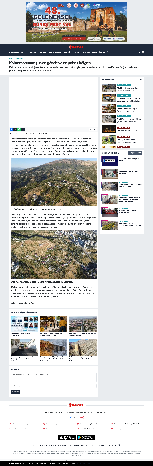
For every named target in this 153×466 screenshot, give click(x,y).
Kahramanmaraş (16, 52)
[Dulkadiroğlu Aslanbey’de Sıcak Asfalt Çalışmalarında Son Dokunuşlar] (24, 347)
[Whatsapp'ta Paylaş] (19, 129)
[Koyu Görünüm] (140, 52)
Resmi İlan (68, 52)
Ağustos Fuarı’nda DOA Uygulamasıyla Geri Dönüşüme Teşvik (128, 99)
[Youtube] (82, 417)
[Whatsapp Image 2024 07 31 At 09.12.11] (54, 182)
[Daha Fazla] (23, 129)
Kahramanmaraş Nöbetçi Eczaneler (23, 424)
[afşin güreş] (76, 22)
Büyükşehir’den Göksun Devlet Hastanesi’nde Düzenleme (128, 89)
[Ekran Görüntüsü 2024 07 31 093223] (54, 254)
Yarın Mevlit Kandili (127, 131)
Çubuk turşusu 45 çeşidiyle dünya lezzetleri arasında (127, 141)
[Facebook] (71, 417)
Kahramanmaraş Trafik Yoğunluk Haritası (127, 424)
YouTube (86, 52)
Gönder (15, 392)
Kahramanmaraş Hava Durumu (56, 424)
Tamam (142, 463)
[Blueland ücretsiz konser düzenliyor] (24, 324)
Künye (94, 52)
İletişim (102, 52)
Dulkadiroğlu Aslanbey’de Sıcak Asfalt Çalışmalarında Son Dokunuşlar (23, 359)
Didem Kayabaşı (17, 133)
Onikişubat (42, 52)
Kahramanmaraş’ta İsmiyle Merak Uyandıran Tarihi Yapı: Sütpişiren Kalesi (82, 359)
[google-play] (86, 438)
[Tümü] (141, 80)
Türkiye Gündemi (55, 52)
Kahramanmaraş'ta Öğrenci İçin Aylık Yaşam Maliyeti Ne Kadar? (127, 110)
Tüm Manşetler (51, 429)
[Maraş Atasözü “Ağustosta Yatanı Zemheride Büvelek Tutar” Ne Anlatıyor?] (53, 347)
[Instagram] (78, 417)
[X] (74, 417)
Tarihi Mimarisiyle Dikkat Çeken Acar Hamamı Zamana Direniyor (129, 120)
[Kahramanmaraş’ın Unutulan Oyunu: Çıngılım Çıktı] (53, 324)
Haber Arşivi (118, 429)
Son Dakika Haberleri (87, 429)
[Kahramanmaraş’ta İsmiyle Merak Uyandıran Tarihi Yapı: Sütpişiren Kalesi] (83, 347)
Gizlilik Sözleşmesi (84, 463)
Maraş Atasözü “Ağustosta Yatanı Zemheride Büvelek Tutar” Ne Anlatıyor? (53, 359)
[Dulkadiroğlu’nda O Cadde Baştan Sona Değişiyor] (83, 324)
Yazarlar (77, 52)
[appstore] (67, 438)
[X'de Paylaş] (15, 129)
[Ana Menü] (143, 52)
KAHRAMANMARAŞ (16, 59)
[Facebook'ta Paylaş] (11, 129)
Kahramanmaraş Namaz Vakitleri (91, 424)
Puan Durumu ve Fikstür (19, 429)
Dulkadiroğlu (30, 52)
